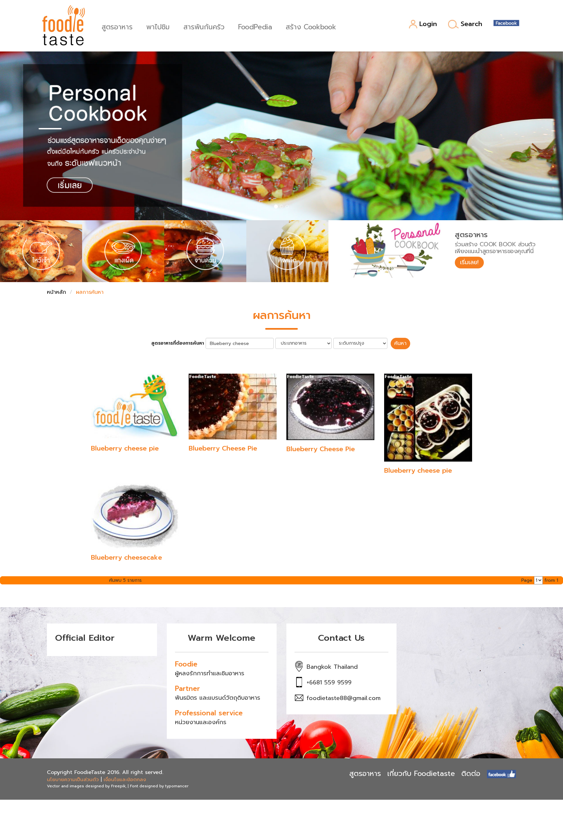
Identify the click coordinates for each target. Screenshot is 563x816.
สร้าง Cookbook (311, 26)
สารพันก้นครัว (203, 26)
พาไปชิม (158, 26)
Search (471, 24)
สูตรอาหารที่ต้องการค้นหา (177, 343)
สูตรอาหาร (117, 26)
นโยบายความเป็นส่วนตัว (73, 779)
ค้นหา (400, 343)
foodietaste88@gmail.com (344, 698)
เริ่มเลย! (469, 262)
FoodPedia (255, 26)
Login (428, 24)
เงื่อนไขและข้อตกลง (125, 779)
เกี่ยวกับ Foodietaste (421, 773)
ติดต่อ (470, 773)
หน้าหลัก (56, 292)
